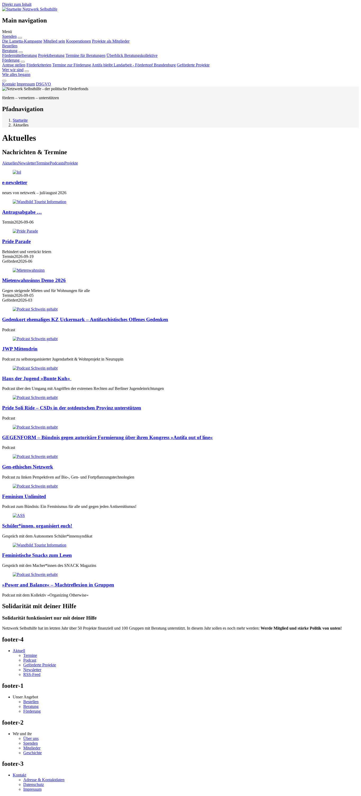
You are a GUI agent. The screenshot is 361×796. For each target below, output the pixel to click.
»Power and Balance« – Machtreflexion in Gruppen (58, 585)
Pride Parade (16, 241)
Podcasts (57, 163)
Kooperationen (78, 41)
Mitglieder (31, 748)
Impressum (26, 84)
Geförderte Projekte (193, 65)
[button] (180, 31)
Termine (43, 163)
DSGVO (43, 84)
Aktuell (19, 650)
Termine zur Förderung (71, 65)
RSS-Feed (31, 674)
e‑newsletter (14, 182)
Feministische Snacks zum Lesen (37, 555)
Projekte (71, 163)
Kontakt (9, 84)
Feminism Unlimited (24, 496)
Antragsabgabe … (22, 212)
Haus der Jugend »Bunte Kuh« (36, 378)
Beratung (9, 50)
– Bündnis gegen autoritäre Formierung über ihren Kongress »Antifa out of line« (107, 437)
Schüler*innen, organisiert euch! (37, 526)
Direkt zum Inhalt (16, 4)
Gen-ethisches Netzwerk (27, 467)
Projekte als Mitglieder (110, 41)
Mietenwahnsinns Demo (34, 280)
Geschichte (32, 752)
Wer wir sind (13, 69)
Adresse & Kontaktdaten (43, 779)
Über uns (31, 738)
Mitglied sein (54, 41)
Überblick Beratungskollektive (132, 55)
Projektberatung (51, 55)
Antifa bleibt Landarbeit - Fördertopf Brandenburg (134, 65)
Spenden (9, 36)
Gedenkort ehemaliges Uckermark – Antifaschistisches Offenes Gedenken (85, 319)
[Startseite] (12, 9)
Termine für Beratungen (85, 55)
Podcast (29, 660)
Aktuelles (10, 163)
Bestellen (9, 46)
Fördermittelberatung (19, 55)
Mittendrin (20, 349)
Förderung (11, 60)
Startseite (20, 120)
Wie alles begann (16, 74)
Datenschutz (33, 784)
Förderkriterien (38, 65)
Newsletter (27, 163)
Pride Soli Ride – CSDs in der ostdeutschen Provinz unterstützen (71, 408)
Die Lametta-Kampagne (22, 41)
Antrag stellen (13, 65)
